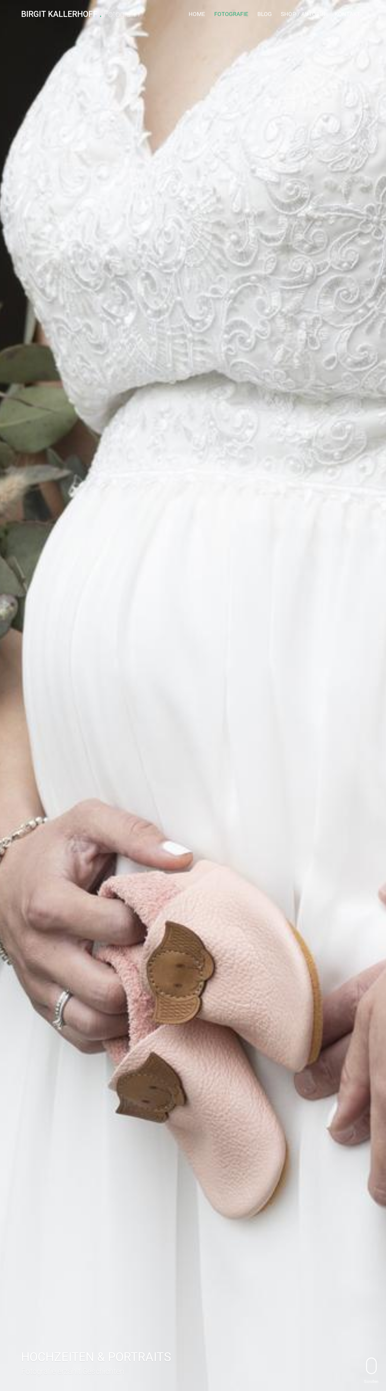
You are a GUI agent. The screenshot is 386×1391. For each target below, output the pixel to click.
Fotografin (80, 14)
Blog (264, 14)
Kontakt (347, 14)
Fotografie (231, 14)
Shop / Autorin (303, 14)
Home (196, 14)
